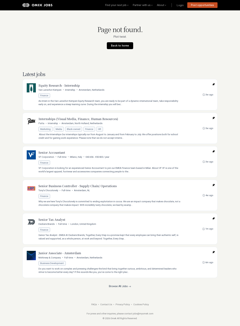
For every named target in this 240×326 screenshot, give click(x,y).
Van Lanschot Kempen (49, 90)
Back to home (120, 45)
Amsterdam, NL (82, 190)
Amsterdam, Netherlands (91, 90)
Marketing (45, 129)
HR (99, 129)
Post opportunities (202, 5)
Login (180, 5)
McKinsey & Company (49, 257)
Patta (41, 123)
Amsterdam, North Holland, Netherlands (81, 123)
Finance (44, 95)
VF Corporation (46, 157)
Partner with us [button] (142, 5)
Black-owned (73, 129)
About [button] (160, 5)
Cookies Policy (141, 304)
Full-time (62, 157)
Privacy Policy (123, 304)
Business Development (52, 263)
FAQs (94, 304)
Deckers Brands (46, 224)
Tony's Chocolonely (48, 190)
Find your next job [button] (116, 5)
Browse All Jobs (118, 286)
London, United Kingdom (83, 224)
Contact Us (106, 304)
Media (59, 129)
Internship (70, 90)
